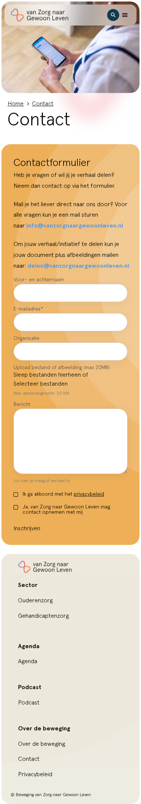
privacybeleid (89, 494)
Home (16, 104)
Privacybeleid (35, 774)
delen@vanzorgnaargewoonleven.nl (78, 266)
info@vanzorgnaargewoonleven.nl (74, 226)
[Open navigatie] (124, 15)
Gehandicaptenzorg (43, 616)
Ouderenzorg (35, 600)
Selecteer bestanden (41, 384)
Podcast (28, 703)
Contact (28, 759)
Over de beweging (41, 744)
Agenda (27, 661)
